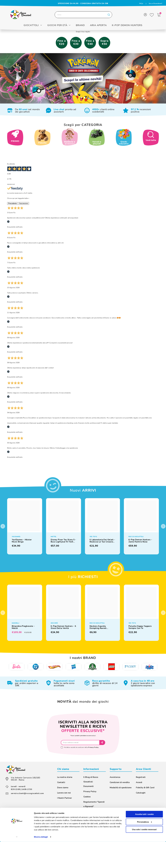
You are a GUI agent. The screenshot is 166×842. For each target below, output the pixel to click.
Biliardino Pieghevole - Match (23, 627)
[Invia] (102, 742)
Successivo (23, 203)
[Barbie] (16, 666)
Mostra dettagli (41, 837)
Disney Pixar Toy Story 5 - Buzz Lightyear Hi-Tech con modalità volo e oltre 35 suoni (63, 541)
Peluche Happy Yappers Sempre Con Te (140, 627)
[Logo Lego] (111, 666)
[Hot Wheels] (54, 666)
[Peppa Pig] (149, 666)
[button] (163, 526)
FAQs (141, 3)
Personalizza (143, 822)
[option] (83, 78)
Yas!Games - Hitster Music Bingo (22, 541)
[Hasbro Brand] (73, 667)
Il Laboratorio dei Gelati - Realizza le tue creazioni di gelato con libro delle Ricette (102, 541)
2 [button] (84, 97)
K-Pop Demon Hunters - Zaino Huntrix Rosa (140, 541)
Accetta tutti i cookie (144, 814)
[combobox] (80, 15)
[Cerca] (83, 15)
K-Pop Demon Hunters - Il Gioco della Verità (63, 627)
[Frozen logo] (130, 666)
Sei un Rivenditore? (155, 3)
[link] (25, 110)
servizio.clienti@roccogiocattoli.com (27, 793)
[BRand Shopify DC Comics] (35, 667)
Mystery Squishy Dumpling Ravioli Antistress (98, 627)
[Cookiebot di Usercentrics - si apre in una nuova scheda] (16, 837)
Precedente (12, 203)
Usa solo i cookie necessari (144, 829)
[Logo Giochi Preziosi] (92, 666)
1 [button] (81, 97)
